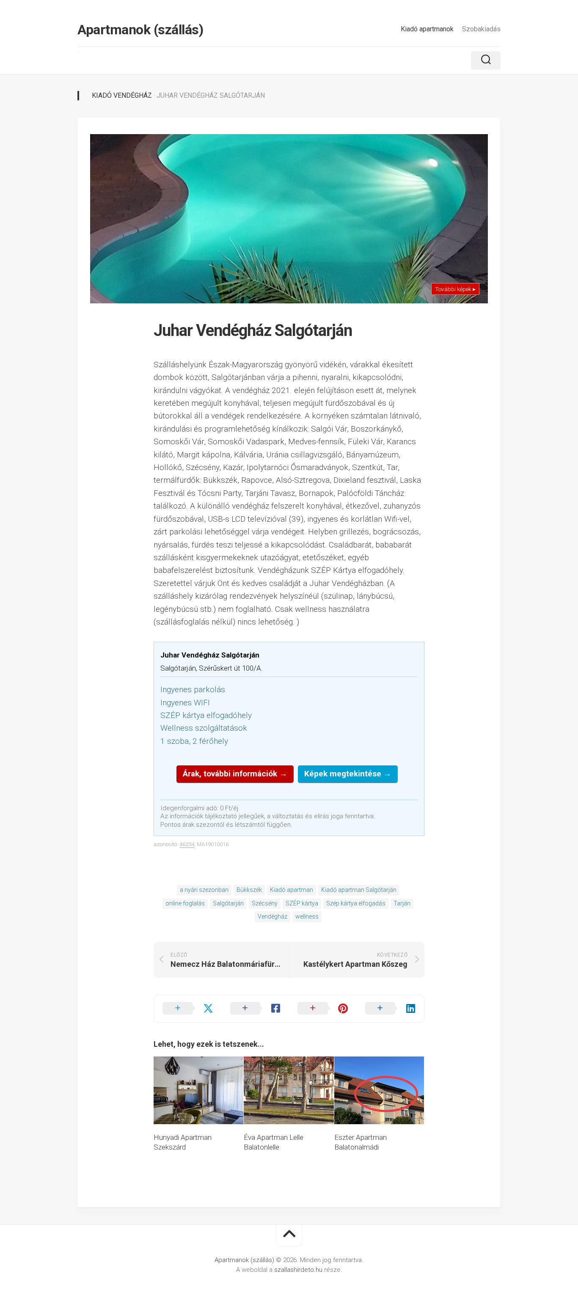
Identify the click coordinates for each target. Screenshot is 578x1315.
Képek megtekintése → (347, 774)
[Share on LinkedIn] (390, 1008)
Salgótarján (228, 903)
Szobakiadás (481, 29)
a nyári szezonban (204, 889)
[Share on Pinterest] (323, 1008)
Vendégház (272, 916)
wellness (307, 916)
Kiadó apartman (291, 889)
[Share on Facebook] (255, 1008)
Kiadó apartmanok (427, 29)
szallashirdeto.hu (299, 1270)
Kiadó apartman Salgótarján (358, 889)
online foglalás (185, 903)
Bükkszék (249, 889)
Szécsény (265, 903)
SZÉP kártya (302, 903)
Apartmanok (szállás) (140, 30)
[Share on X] (188, 1008)
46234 (186, 844)
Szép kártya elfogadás (355, 903)
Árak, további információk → (235, 774)
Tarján (402, 903)
